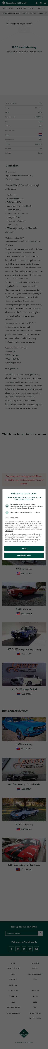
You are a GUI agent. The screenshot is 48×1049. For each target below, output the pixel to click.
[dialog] (24, 524)
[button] (24, 517)
